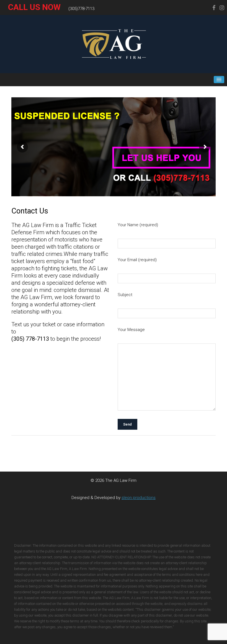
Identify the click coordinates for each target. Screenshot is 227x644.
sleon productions (139, 497)
